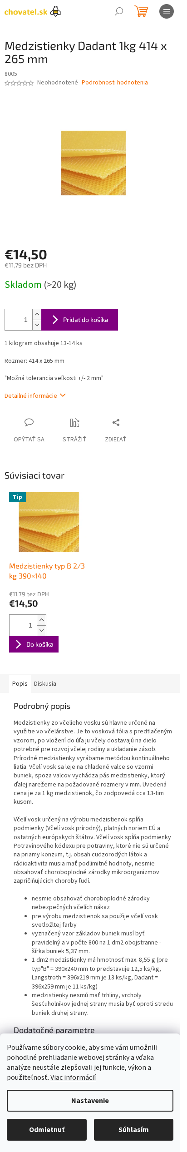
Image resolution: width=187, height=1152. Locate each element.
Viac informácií (73, 1078)
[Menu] (166, 11)
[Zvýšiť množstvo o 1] (36, 314)
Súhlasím (133, 1130)
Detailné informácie (31, 395)
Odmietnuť (46, 1130)
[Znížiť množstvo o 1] (36, 325)
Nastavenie (90, 1101)
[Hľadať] (119, 11)
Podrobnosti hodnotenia (115, 83)
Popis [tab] (20, 683)
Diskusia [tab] (45, 683)
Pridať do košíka (85, 319)
